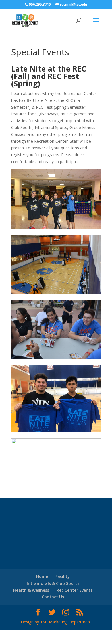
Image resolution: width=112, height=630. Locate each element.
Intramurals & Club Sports (53, 583)
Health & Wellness (31, 590)
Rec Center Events (74, 590)
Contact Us (53, 596)
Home (42, 576)
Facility (62, 576)
